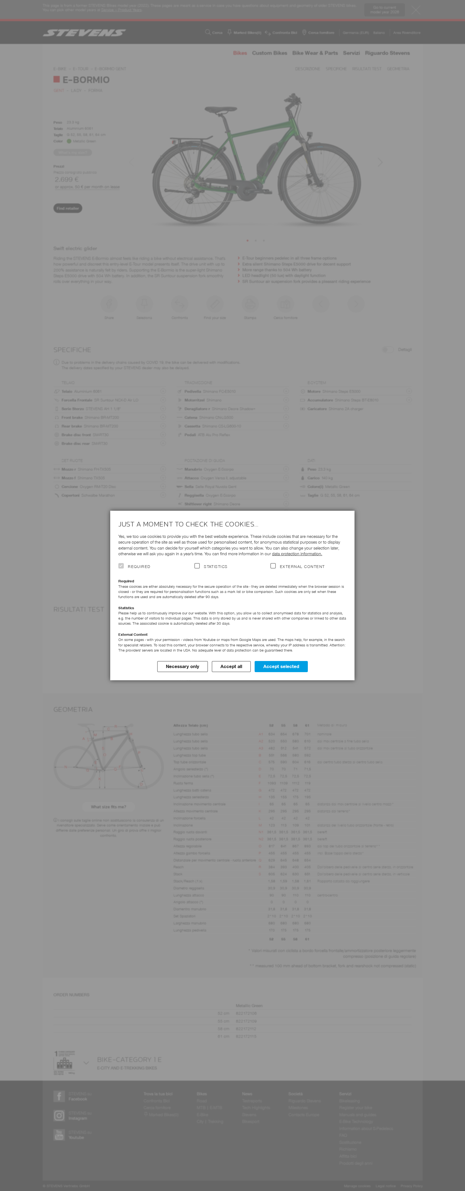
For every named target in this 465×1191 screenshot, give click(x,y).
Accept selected (281, 666)
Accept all (231, 666)
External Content (302, 566)
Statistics (216, 566)
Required (139, 566)
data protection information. (297, 553)
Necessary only (182, 666)
